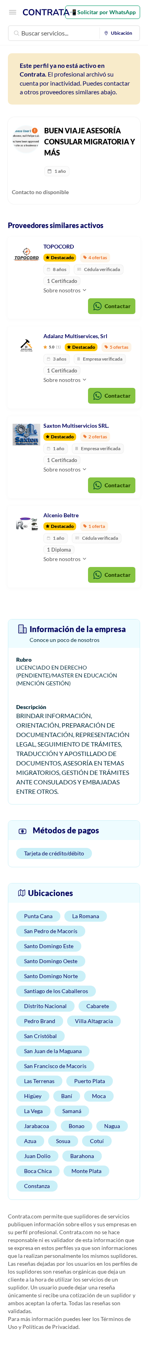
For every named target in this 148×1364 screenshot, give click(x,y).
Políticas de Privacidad (50, 1326)
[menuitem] (119, 33)
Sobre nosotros (62, 290)
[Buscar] (16, 33)
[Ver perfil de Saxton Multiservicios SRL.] (26, 435)
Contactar (118, 306)
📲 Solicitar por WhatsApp (102, 12)
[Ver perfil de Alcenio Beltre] (26, 524)
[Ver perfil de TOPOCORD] (26, 255)
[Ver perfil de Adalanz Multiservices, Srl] (26, 345)
